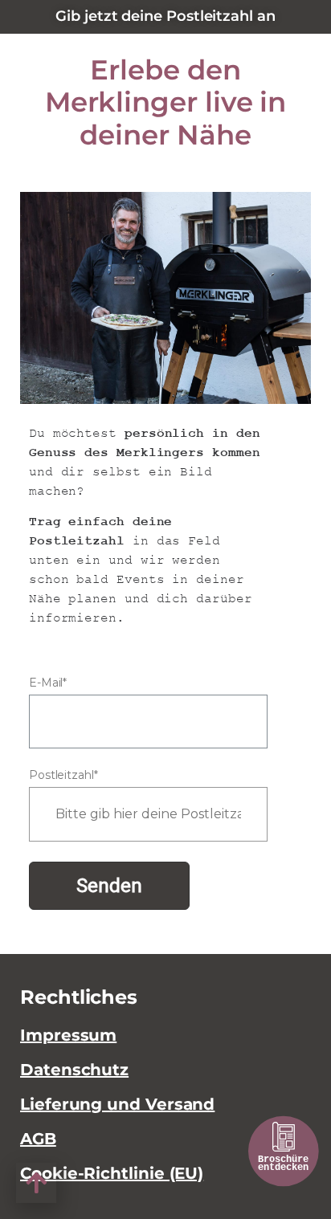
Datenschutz (74, 1069)
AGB (38, 1138)
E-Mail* (48, 682)
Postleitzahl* (63, 775)
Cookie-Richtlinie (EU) (111, 1173)
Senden (109, 885)
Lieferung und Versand (117, 1104)
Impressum (68, 1035)
